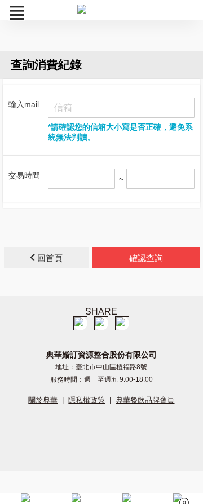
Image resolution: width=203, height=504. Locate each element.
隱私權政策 (86, 400)
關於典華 (43, 400)
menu (16, 13)
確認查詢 (146, 258)
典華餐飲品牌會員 (145, 400)
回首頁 (49, 258)
